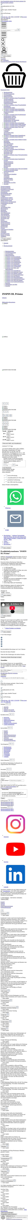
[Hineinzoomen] (10, 415)
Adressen (17, 61)
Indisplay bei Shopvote (9, 711)
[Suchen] (16, 30)
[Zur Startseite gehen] (6, 21)
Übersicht (3, 61)
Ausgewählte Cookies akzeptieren (8, 1214)
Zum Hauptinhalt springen (7, 1)
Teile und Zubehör (18, 280)
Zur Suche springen (19, 1)
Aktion (3, 779)
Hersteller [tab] (6, 542)
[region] (14, 366)
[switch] (1, 915)
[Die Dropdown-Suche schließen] (18, 30)
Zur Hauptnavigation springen (13, 2)
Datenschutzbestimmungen (15, 792)
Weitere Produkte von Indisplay (13, 628)
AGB (18, 794)
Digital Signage (17, 265)
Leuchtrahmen (17, 266)
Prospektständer (17, 258)
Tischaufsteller (9, 556)
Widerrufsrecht (7, 721)
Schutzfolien (16, 259)
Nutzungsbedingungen (6, 788)
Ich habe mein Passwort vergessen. (9, 673)
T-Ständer (6, 756)
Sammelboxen (16, 270)
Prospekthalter (16, 256)
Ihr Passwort (4, 671)
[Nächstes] (7, 403)
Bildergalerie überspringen (8, 302)
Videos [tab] (5, 541)
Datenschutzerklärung (9, 720)
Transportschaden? (8, 739)
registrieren (6, 60)
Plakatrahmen (16, 261)
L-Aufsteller (7, 755)
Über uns (6, 708)
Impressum (6, 717)
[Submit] (1, 782)
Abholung (6, 737)
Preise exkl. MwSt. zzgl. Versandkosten (12, 443)
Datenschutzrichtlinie (11, 786)
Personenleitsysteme (18, 274)
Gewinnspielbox (9, 254)
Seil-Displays (16, 276)
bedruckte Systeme (18, 272)
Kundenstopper (17, 262)
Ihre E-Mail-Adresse (6, 670)
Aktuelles (6, 707)
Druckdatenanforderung (9, 740)
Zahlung (6, 732)
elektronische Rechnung (10, 736)
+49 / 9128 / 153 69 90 (13, 16)
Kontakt (6, 731)
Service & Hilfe (4, 899)
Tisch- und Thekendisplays (12, 268)
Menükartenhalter (9, 251)
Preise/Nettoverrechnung (10, 735)
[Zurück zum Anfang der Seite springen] (2, 910)
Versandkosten (6, 891)
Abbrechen (3, 676)
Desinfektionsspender (10, 252)
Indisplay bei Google (9, 709)
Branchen (7, 283)
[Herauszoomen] (3, 415)
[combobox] (8, 30)
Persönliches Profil (10, 61)
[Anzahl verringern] (5, 465)
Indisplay (4, 297)
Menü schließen (7, 56)
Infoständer (6, 752)
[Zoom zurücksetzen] (7, 415)
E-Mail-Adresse (5, 780)
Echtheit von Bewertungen (10, 723)
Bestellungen (23, 61)
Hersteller (7, 286)
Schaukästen (16, 263)
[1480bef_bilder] (4, 303)
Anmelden (3, 59)
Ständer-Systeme (17, 273)
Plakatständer (7, 751)
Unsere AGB (7, 719)
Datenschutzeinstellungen (7, 1212)
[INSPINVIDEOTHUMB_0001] (9, 370)
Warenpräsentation (18, 277)
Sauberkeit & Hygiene (18, 279)
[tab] (15, 537)
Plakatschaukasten (9, 255)
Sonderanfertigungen (18, 281)
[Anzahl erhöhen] (13, 465)
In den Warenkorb (7, 468)
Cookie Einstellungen (9, 724)
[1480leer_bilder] (5, 336)
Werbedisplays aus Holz (11, 284)
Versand (6, 733)
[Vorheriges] (3, 403)
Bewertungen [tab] (7, 544)
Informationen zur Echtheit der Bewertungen (14, 1219)
